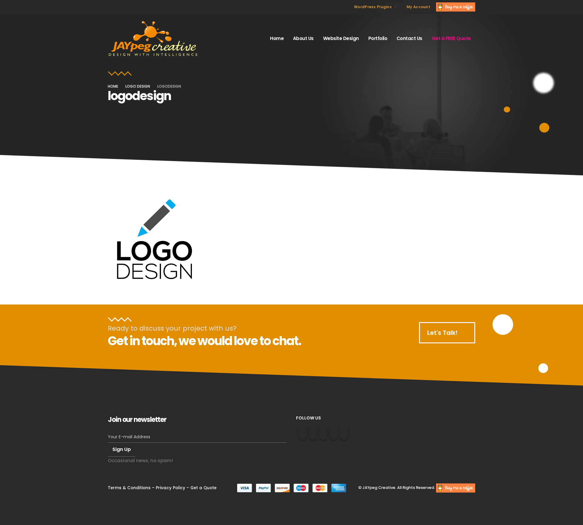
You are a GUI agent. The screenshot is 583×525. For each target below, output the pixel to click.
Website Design (341, 38)
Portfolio (377, 38)
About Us (303, 38)
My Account (418, 7)
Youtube (323, 433)
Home (277, 38)
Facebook (343, 433)
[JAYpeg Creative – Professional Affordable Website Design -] (153, 38)
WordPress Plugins (373, 7)
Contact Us (409, 38)
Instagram (302, 433)
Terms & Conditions (129, 488)
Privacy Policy (170, 488)
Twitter (313, 433)
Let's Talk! (443, 332)
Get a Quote (203, 488)
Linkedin (333, 433)
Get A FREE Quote (451, 38)
